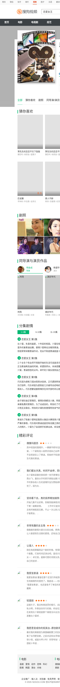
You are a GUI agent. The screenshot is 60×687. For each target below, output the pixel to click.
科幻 (45, 664)
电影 (20, 22)
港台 (33, 667)
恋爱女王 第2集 (29, 358)
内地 (39, 667)
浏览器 (42, 679)
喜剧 (22, 664)
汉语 (50, 2)
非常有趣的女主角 (36, 525)
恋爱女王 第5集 (29, 415)
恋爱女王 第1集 (29, 339)
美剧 (57, 667)
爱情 (27, 664)
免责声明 (51, 679)
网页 (4, 2)
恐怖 (39, 664)
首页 (6, 22)
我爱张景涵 (32, 573)
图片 (27, 2)
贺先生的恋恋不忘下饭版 (29, 151)
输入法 (34, 679)
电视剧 (34, 22)
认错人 (30, 545)
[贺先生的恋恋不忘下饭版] (30, 132)
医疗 (42, 2)
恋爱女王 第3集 (29, 377)
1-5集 (23, 332)
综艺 (49, 22)
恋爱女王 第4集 (29, 396)
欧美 (22, 667)
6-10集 (39, 332)
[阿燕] (30, 292)
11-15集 (54, 332)
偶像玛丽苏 (32, 443)
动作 (33, 664)
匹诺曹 (21, 198)
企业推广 (25, 679)
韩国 (27, 667)
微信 (11, 2)
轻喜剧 (30, 600)
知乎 (19, 2)
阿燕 (20, 312)
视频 (35, 2)
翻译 (58, 2)
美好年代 (49, 312)
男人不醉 (49, 198)
